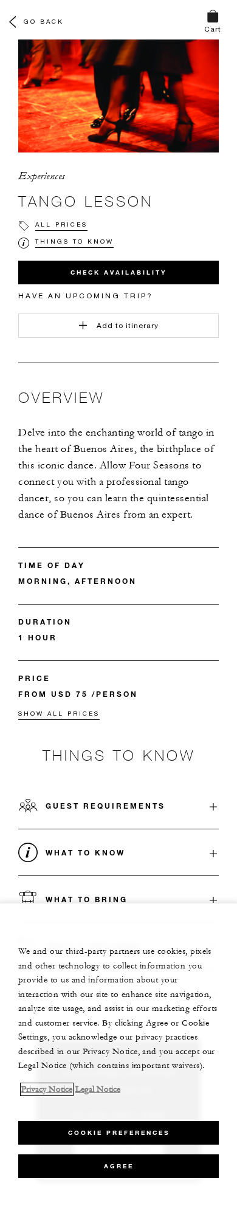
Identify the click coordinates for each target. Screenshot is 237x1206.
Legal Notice (97, 1089)
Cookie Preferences (119, 1133)
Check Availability (118, 272)
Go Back (44, 21)
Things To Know (74, 241)
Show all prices (59, 713)
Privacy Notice (46, 1089)
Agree (119, 1166)
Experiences (41, 176)
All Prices (61, 224)
